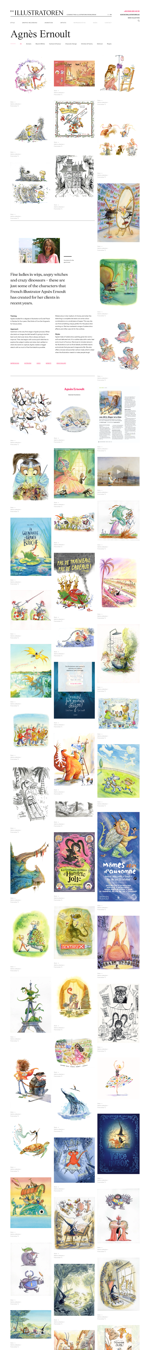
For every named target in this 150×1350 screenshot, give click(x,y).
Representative (80, 22)
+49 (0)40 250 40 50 (132, 11)
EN (111, 14)
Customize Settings (76, 676)
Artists (63, 22)
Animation (49, 22)
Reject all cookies (76, 680)
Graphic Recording (29, 22)
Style (12, 22)
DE (108, 14)
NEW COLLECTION (134, 18)
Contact (108, 22)
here (82, 670)
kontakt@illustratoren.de (130, 14)
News (95, 22)
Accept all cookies (75, 683)
